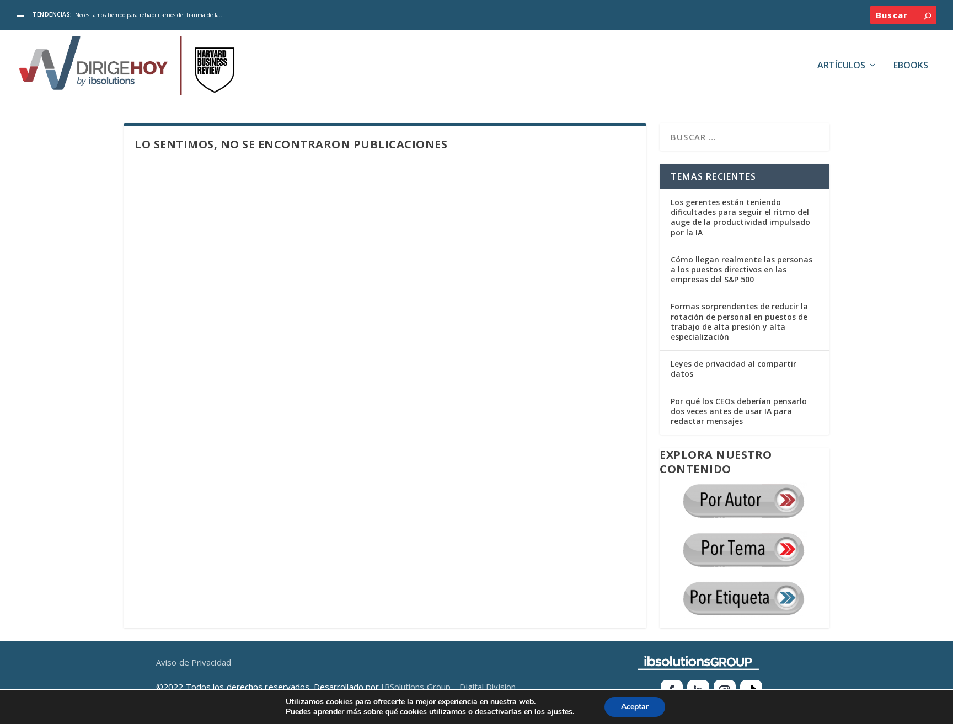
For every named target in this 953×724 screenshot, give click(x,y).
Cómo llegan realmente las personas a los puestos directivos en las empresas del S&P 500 (741, 269)
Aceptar (635, 706)
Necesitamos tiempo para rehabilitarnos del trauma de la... (149, 15)
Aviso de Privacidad (193, 662)
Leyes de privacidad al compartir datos (733, 368)
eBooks (910, 66)
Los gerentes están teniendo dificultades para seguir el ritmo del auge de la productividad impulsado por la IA (740, 217)
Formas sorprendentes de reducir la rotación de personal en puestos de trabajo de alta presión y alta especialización (739, 321)
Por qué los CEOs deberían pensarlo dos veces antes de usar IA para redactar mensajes (739, 411)
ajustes (559, 712)
